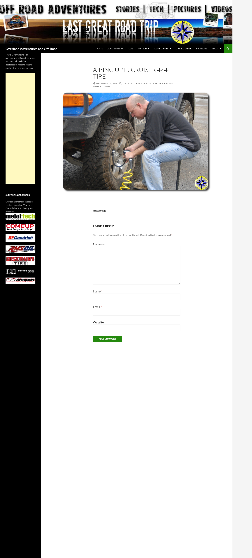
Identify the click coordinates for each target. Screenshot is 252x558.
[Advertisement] (20, 128)
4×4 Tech (142, 48)
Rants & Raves (161, 48)
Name (97, 291)
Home (99, 48)
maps (130, 48)
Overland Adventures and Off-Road (31, 49)
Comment (100, 244)
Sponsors (201, 48)
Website (98, 322)
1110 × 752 (127, 83)
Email (97, 307)
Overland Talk (183, 48)
